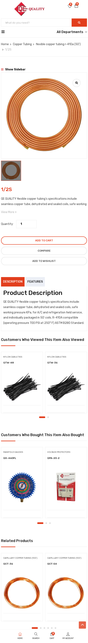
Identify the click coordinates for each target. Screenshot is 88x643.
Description (13, 281)
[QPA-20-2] (66, 487)
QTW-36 (52, 362)
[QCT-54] (66, 591)
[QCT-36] (22, 591)
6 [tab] (55, 628)
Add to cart (44, 240)
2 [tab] (48, 417)
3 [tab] (50, 523)
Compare (44, 250)
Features (35, 281)
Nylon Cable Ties (12, 357)
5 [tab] (52, 628)
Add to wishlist (44, 260)
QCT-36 (8, 563)
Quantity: (7, 224)
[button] (76, 6)
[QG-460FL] (22, 487)
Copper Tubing (22, 44)
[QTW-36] (66, 387)
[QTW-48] (22, 387)
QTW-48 (8, 362)
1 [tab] (42, 417)
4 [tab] (48, 628)
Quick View (22, 394)
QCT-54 (52, 563)
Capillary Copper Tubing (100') (20, 558)
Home (5, 44)
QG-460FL (9, 458)
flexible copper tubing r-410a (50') (58, 44)
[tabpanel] (22, 384)
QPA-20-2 (53, 458)
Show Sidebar (15, 69)
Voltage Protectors (58, 452)
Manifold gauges (13, 452)
